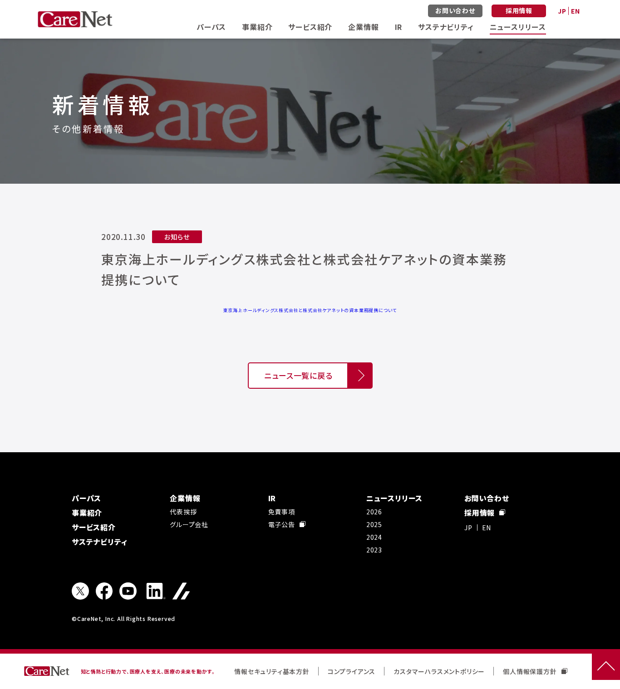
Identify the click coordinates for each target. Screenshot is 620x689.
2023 (374, 549)
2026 (374, 511)
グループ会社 (189, 524)
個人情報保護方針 (529, 671)
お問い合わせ (455, 10)
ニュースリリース (518, 26)
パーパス (211, 26)
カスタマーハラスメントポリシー (439, 671)
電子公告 (281, 524)
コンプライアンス (351, 671)
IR (399, 26)
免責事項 (281, 511)
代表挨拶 (183, 511)
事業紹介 (257, 26)
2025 (374, 524)
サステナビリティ (445, 26)
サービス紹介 (310, 26)
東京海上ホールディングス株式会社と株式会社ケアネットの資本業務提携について (310, 310)
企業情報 (363, 26)
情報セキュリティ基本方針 (272, 671)
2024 (374, 537)
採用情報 (519, 10)
